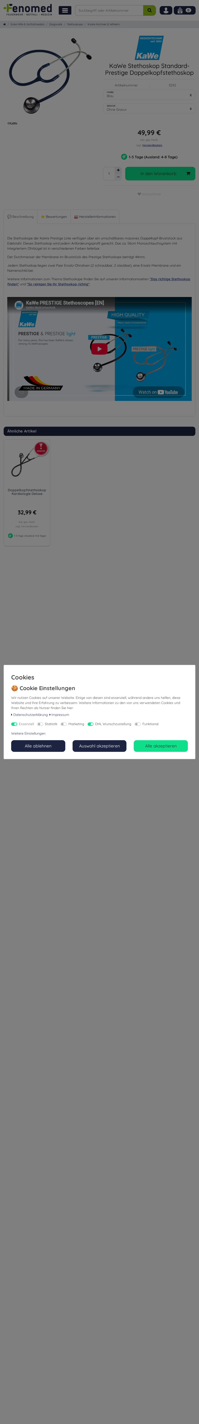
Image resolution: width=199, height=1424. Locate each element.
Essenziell (26, 724)
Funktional (150, 724)
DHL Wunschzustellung (113, 724)
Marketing (76, 724)
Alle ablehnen (38, 745)
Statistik (51, 724)
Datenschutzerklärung (30, 714)
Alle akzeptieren (161, 745)
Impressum (60, 714)
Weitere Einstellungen (28, 733)
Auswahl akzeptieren (99, 745)
